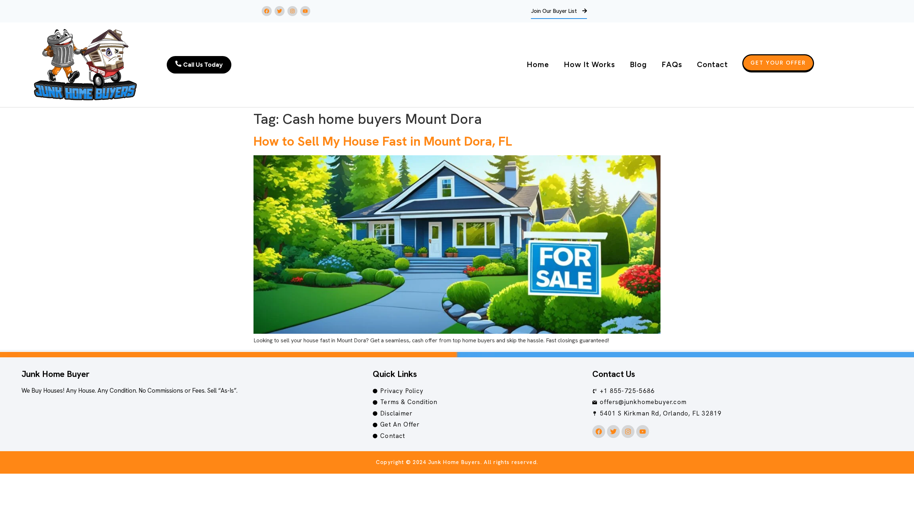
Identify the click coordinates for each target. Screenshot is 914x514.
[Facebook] (267, 11)
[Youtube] (305, 11)
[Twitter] (280, 11)
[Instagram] (292, 11)
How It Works (589, 64)
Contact (712, 64)
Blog (638, 64)
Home (538, 64)
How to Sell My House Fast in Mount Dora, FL (382, 141)
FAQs (672, 64)
